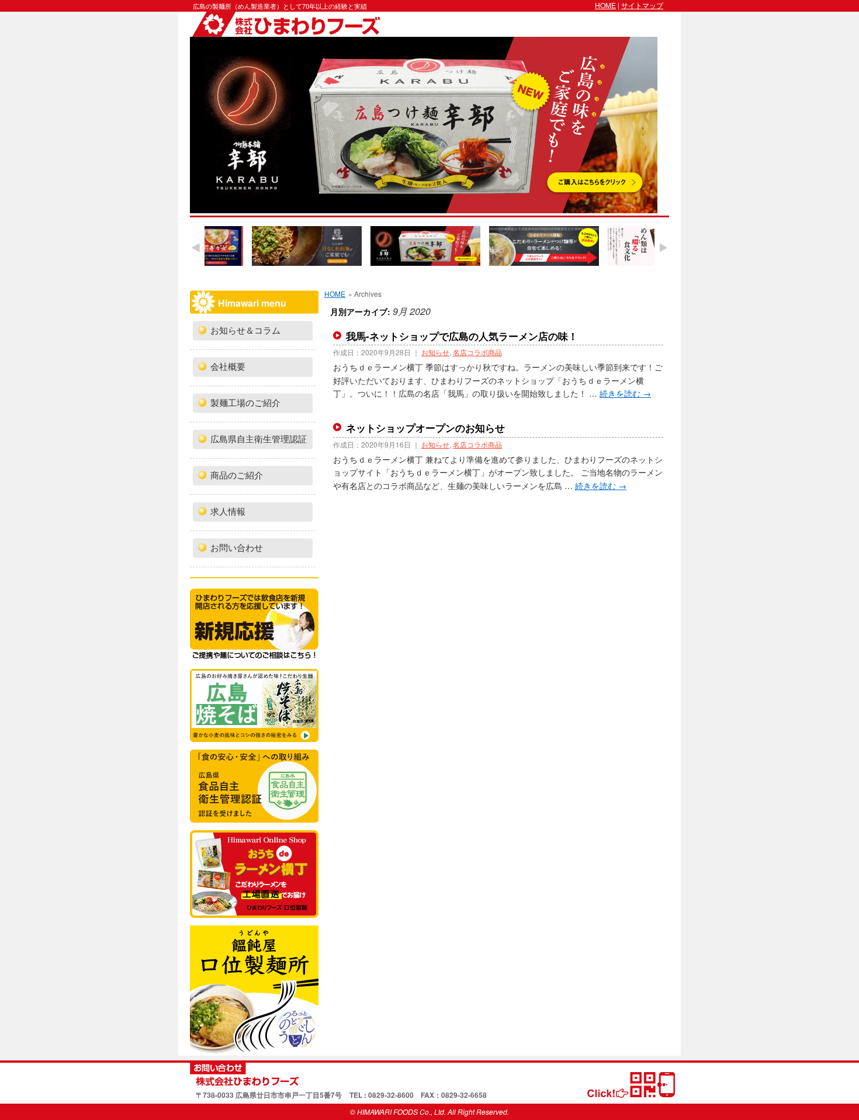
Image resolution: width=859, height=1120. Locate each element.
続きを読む (625, 393)
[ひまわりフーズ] (429, 1074)
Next (663, 247)
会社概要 (227, 367)
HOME (605, 5)
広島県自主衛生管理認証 (258, 439)
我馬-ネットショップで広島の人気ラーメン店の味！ (462, 336)
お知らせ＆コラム (245, 330)
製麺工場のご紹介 (245, 403)
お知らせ (435, 352)
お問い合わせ (236, 548)
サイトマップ (642, 5)
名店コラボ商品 (477, 352)
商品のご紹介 (236, 475)
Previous (196, 247)
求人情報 (227, 511)
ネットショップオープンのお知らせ (425, 428)
